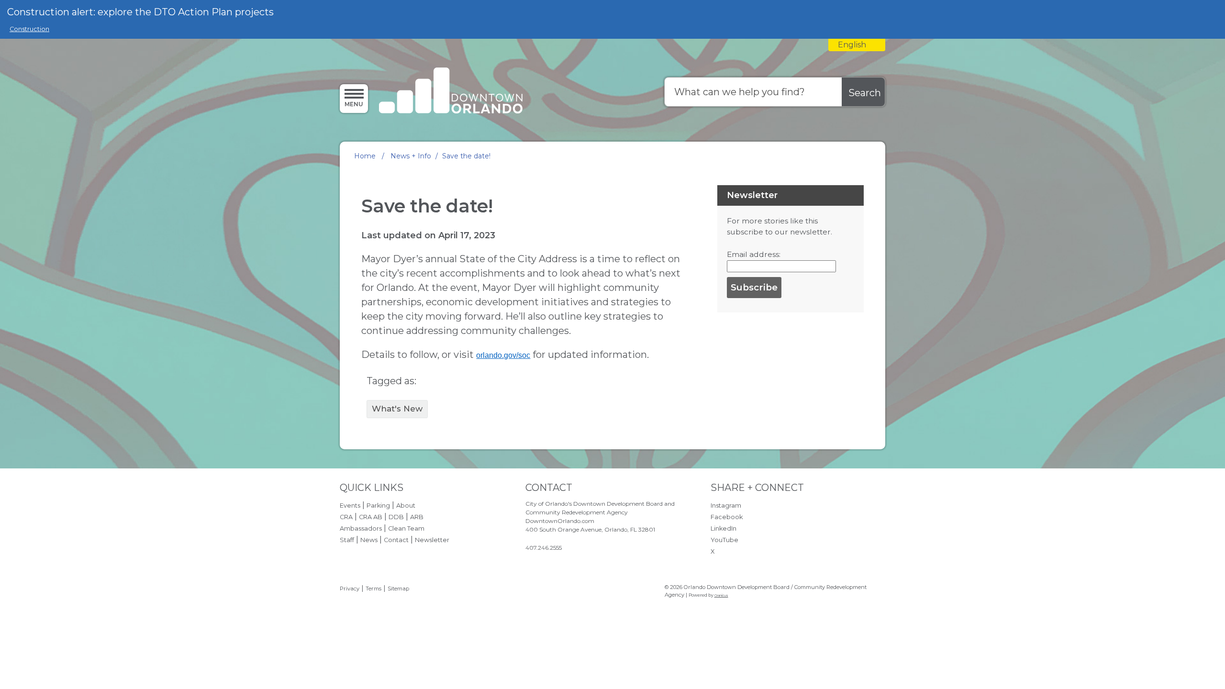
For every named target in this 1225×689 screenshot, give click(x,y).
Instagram (726, 505)
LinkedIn (723, 528)
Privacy (349, 588)
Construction (29, 29)
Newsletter (432, 540)
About (405, 505)
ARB (416, 517)
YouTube (724, 540)
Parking (378, 505)
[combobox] (856, 45)
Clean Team (406, 528)
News (369, 540)
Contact (396, 540)
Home (365, 156)
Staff (347, 540)
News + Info (410, 156)
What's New (397, 408)
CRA (346, 517)
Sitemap (398, 588)
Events (350, 505)
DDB (396, 517)
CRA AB (370, 517)
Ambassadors (361, 528)
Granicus (721, 595)
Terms (373, 588)
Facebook (727, 517)
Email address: (753, 254)
